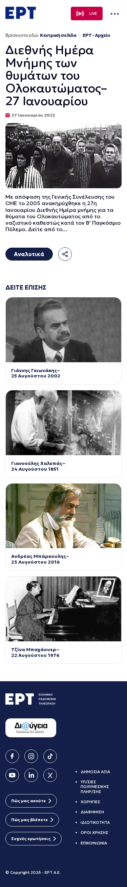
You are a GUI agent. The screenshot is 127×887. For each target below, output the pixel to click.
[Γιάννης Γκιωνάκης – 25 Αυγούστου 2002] (63, 329)
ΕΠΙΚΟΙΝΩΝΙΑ (94, 842)
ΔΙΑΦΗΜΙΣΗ (92, 811)
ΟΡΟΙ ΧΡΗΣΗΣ (94, 832)
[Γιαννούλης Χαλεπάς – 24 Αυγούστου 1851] (63, 422)
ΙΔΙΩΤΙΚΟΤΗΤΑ (95, 822)
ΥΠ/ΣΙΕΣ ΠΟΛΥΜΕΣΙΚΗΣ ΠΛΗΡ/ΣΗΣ (95, 786)
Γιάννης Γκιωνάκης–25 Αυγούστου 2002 (36, 373)
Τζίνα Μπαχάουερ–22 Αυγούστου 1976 (35, 652)
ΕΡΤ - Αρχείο (96, 35)
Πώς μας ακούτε (28, 800)
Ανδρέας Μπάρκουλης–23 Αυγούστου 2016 (40, 559)
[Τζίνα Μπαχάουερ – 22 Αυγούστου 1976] (63, 608)
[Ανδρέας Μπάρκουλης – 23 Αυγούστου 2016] (63, 516)
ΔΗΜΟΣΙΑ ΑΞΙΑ (95, 771)
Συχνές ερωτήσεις (30, 838)
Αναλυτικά (29, 254)
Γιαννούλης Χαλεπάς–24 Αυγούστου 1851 (38, 466)
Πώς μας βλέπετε (29, 819)
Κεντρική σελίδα (58, 35)
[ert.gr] (20, 17)
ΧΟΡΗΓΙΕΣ (90, 801)
